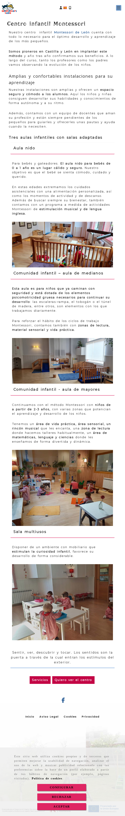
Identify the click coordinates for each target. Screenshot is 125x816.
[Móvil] (70, 7)
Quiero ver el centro (73, 680)
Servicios (40, 680)
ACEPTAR (61, 806)
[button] (60, 7)
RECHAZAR (61, 797)
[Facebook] (63, 701)
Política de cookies (47, 778)
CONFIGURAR (62, 787)
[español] (65, 8)
